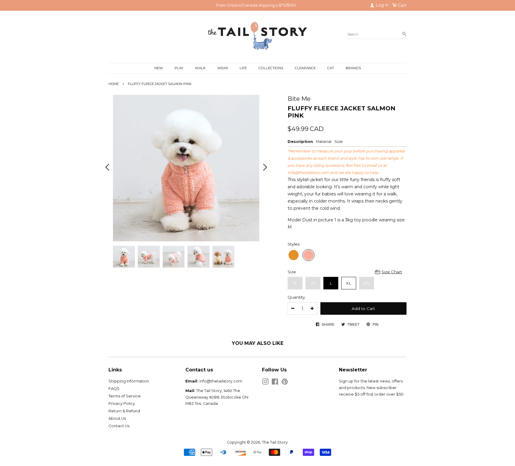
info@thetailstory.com (308, 172)
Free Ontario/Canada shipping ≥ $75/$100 (256, 5)
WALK (200, 68)
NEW (158, 68)
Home (113, 84)
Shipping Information (128, 381)
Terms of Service (124, 396)
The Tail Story (275, 442)
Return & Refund (124, 411)
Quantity (296, 297)
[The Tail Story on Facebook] (275, 383)
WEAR (222, 68)
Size (292, 271)
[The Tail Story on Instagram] (265, 383)
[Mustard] (294, 255)
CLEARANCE (305, 68)
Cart (402, 5)
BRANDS (353, 68)
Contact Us (118, 426)
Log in (381, 5)
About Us (117, 418)
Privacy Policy (121, 403)
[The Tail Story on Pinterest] (284, 383)
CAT (330, 68)
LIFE (243, 68)
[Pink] (308, 255)
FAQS (114, 388)
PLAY (179, 68)
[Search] (404, 34)
